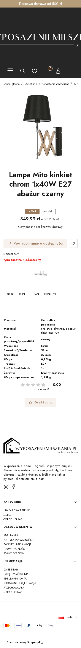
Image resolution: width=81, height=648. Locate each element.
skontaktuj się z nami (31, 479)
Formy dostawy (13, 553)
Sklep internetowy (23, 642)
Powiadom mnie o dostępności (38, 243)
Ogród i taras (12, 519)
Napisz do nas (12, 592)
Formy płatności (14, 549)
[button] (10, 71)
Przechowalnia (13, 588)
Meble (7, 515)
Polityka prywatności (18, 540)
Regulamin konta (15, 579)
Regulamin (10, 535)
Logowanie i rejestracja (19, 583)
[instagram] (6, 487)
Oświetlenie (31, 84)
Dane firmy (10, 570)
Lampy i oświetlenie (16, 510)
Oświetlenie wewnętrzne (56, 84)
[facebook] (13, 486)
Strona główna (11, 84)
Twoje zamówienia (16, 574)
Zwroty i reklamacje (17, 544)
